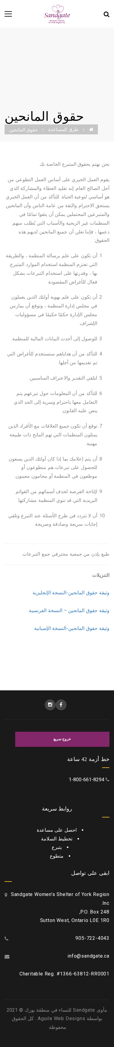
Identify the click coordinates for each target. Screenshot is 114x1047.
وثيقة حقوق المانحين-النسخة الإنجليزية (71, 593)
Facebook (61, 704)
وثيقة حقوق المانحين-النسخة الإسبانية (71, 628)
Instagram (50, 704)
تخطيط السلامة (56, 839)
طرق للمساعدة (63, 129)
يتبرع (57, 847)
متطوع (57, 856)
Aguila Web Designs (60, 1018)
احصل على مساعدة (57, 830)
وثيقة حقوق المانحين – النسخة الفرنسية (69, 610)
